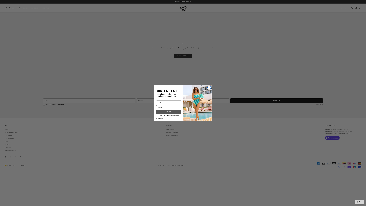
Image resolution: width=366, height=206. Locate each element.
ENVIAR (169, 112)
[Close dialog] (209, 87)
